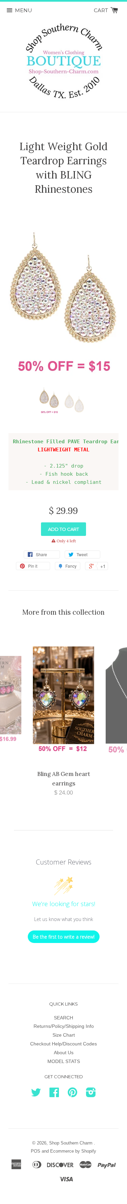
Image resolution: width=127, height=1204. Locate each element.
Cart (101, 10)
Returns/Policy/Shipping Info (64, 1026)
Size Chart (63, 1035)
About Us (63, 1052)
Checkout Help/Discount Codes (63, 1043)
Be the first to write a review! (63, 937)
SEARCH (63, 1017)
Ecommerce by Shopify (73, 1151)
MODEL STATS (63, 1061)
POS (35, 1151)
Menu (23, 10)
